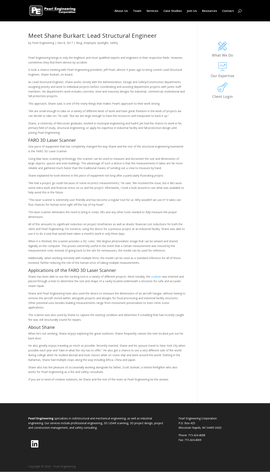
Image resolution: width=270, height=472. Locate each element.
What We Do (222, 55)
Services (152, 11)
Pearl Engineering (43, 43)
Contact (228, 11)
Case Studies (172, 11)
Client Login (222, 96)
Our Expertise (222, 75)
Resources (209, 11)
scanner (156, 276)
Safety (114, 43)
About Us (121, 11)
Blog (79, 43)
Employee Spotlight (96, 43)
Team (137, 11)
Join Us (192, 11)
